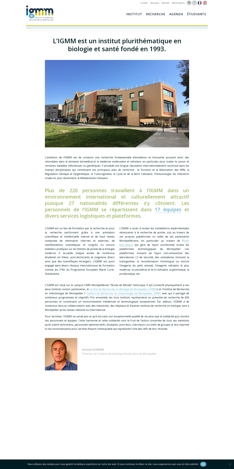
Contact (144, 2)
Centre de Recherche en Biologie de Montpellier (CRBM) (123, 289)
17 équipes (168, 209)
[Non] (230, 464)
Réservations (178, 2)
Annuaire (154, 2)
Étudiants (196, 14)
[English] (205, 3)
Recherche (155, 14)
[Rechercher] (194, 3)
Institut (134, 14)
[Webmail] (189, 3)
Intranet (165, 2)
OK (203, 464)
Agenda (176, 14)
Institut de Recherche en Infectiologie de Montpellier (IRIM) (124, 293)
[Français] (200, 3)
